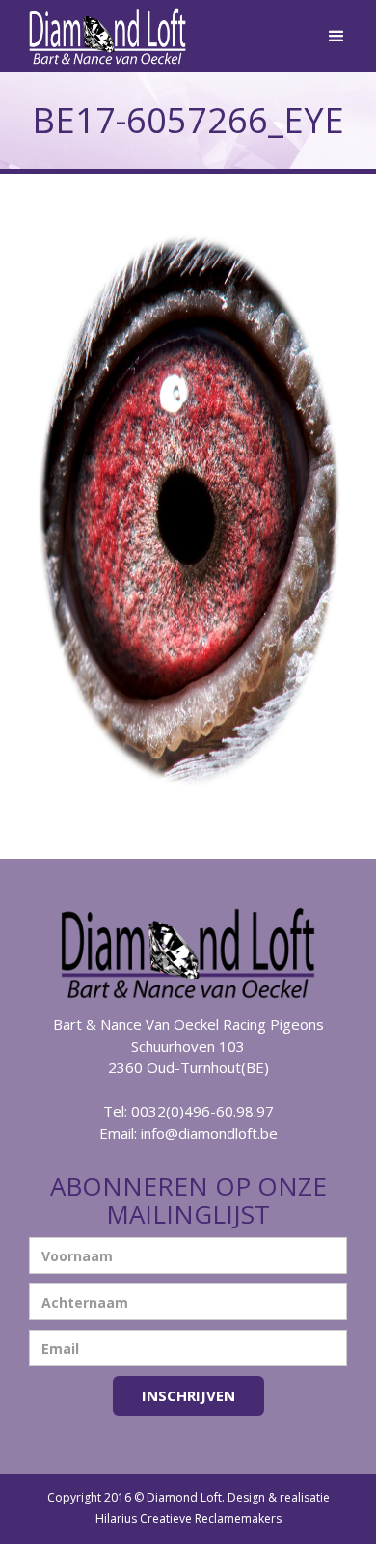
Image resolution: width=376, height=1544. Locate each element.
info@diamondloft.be (209, 1133)
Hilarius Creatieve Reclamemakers (188, 1518)
